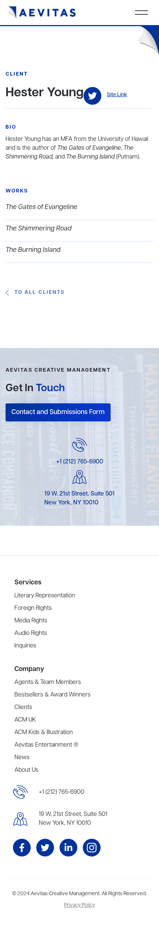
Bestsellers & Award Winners (52, 695)
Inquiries (25, 646)
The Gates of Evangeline (41, 207)
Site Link (117, 94)
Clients (23, 707)
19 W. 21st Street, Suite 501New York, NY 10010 (73, 818)
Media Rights (30, 621)
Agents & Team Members (47, 682)
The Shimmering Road (39, 228)
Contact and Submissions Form (58, 412)
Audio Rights (30, 633)
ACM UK (25, 720)
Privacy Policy (79, 905)
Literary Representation (44, 596)
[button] (141, 12)
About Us (26, 770)
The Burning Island (33, 250)
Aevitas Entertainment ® (46, 745)
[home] (41, 12)
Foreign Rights (33, 608)
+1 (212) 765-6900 (79, 462)
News (22, 758)
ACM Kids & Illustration (43, 733)
